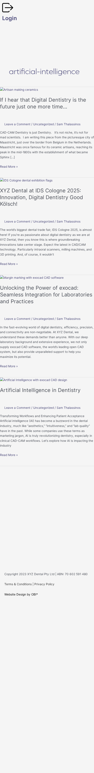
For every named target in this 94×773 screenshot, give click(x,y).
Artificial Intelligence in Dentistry (40, 390)
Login (9, 18)
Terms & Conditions (18, 584)
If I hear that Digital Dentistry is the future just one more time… (43, 103)
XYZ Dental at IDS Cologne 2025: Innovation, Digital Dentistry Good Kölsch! (41, 197)
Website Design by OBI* (21, 594)
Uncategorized (43, 124)
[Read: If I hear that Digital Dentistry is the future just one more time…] (19, 89)
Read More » (9, 166)
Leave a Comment (17, 124)
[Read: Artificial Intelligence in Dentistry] (33, 379)
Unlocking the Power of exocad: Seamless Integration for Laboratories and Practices (46, 295)
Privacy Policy (44, 584)
